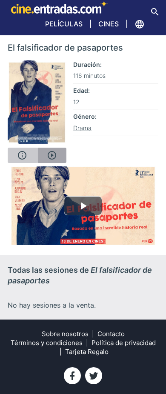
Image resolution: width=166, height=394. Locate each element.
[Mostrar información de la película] (22, 155)
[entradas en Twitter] (93, 375)
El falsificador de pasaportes (65, 48)
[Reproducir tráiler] (52, 155)
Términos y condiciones (47, 343)
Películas (64, 24)
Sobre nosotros (65, 334)
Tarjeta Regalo (87, 352)
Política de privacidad (124, 343)
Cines (108, 24)
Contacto (111, 334)
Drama (82, 127)
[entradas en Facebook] (72, 375)
